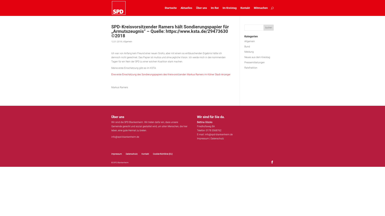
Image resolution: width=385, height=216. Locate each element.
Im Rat (215, 8)
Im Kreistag (230, 8)
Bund (247, 46)
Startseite (171, 8)
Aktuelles (186, 8)
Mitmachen (261, 8)
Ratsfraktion (250, 67)
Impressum (203, 138)
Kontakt (245, 8)
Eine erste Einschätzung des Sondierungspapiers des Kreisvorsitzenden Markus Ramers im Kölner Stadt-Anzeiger (170, 74)
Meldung (249, 51)
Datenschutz (217, 138)
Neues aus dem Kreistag (257, 57)
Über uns (201, 8)
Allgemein (127, 41)
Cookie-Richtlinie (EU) (163, 154)
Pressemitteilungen (254, 62)
